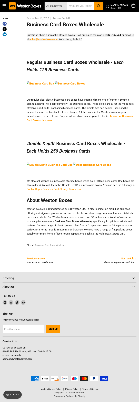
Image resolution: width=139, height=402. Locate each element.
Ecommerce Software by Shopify (69, 396)
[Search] (98, 6)
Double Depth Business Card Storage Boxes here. (54, 189)
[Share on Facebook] (5, 24)
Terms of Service (90, 389)
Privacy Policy (71, 389)
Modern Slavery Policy (51, 389)
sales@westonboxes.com (43, 39)
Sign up (53, 328)
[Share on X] (5, 29)
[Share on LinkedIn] (5, 34)
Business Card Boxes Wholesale (50, 245)
